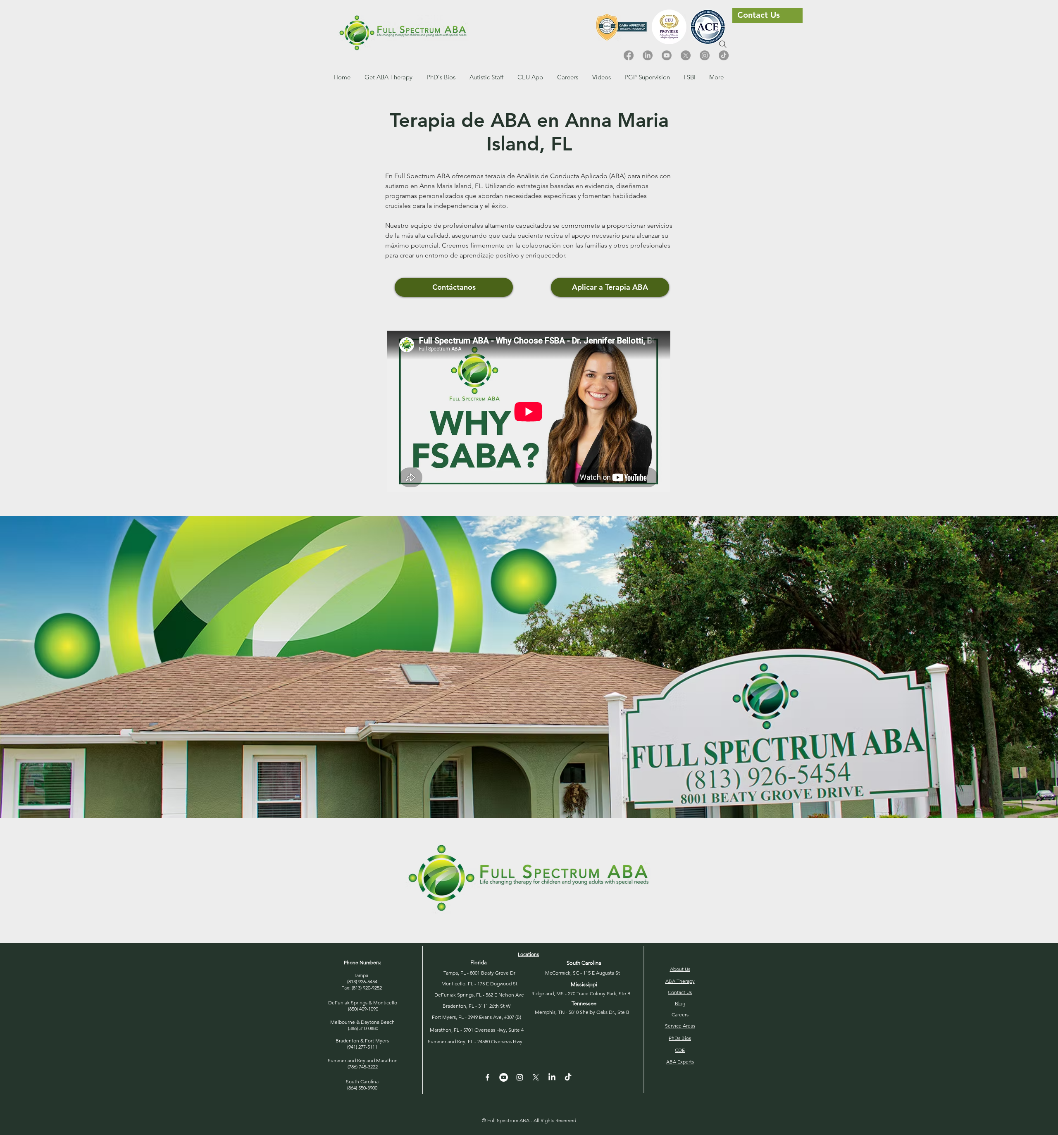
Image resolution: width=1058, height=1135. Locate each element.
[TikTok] (724, 55)
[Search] (723, 44)
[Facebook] (629, 55)
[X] (686, 55)
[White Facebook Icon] (487, 1077)
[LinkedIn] (648, 55)
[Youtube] (667, 55)
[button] (567, 77)
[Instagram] (705, 55)
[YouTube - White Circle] (503, 1077)
